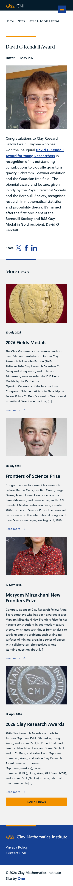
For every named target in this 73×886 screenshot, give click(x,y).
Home (10, 21)
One (21, 878)
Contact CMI (16, 853)
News (21, 21)
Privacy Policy (17, 847)
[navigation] (62, 10)
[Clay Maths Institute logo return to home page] (36, 6)
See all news (36, 802)
